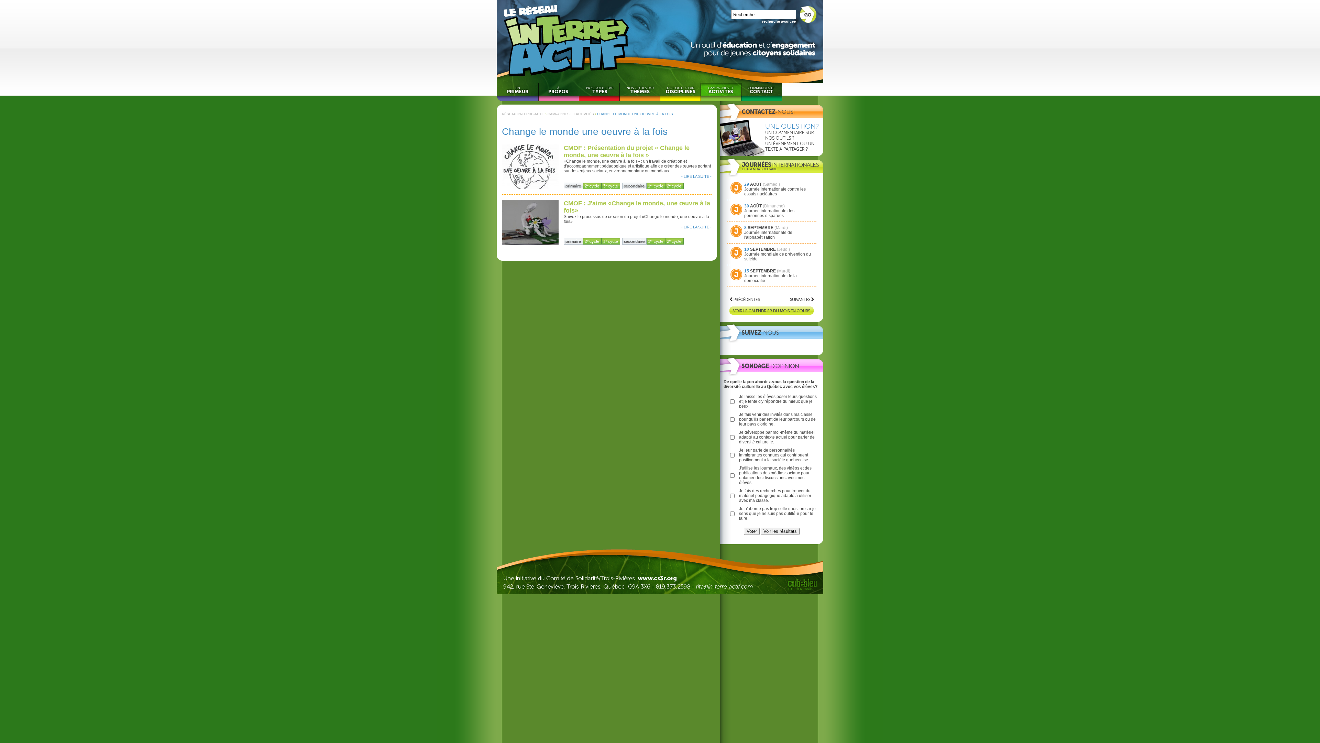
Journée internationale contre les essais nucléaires (775, 191)
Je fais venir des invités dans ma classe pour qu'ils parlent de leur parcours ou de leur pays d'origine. (777, 419)
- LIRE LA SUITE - (696, 176)
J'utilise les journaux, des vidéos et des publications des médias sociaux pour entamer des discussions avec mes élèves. (775, 475)
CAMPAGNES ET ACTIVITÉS (571, 114)
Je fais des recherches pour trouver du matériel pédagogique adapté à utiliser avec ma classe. (775, 495)
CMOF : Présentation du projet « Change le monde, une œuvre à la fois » (627, 151)
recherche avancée (779, 21)
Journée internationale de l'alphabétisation (768, 235)
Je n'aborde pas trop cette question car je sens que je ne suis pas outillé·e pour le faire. (777, 513)
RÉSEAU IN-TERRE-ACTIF (523, 114)
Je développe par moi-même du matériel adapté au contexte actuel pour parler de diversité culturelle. (777, 437)
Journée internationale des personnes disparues (769, 213)
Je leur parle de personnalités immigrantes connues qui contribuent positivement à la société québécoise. (774, 455)
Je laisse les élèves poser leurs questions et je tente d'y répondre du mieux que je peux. (778, 401)
